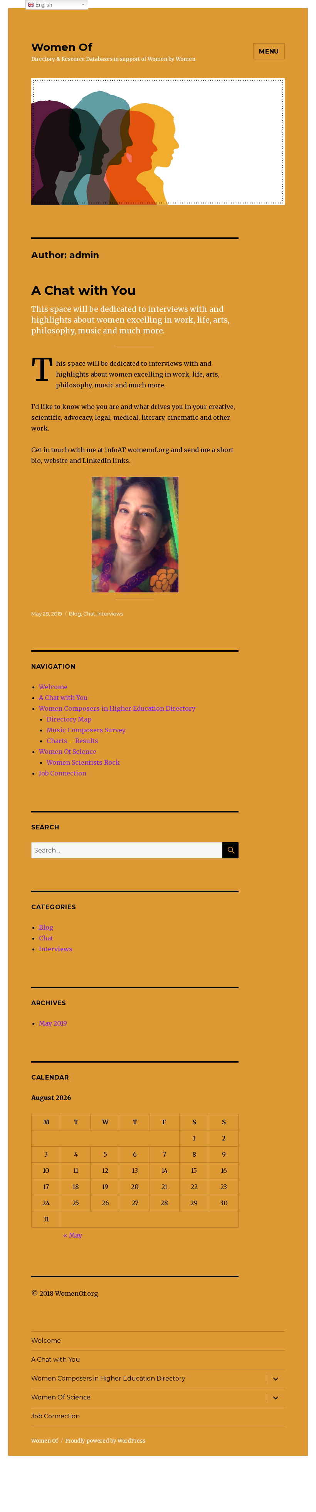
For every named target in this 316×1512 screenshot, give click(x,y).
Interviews (110, 614)
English (43, 5)
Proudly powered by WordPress (105, 1441)
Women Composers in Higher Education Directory (117, 708)
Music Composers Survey (86, 730)
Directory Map (69, 719)
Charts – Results (72, 741)
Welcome (53, 687)
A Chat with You (83, 290)
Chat (89, 614)
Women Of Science (67, 751)
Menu (269, 51)
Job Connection (62, 773)
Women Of (61, 47)
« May (72, 1235)
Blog (75, 614)
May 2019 (53, 1023)
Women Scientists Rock (83, 762)
